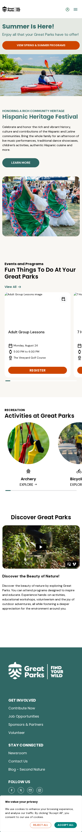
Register (38, 370)
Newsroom (17, 753)
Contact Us (18, 761)
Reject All (40, 825)
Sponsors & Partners (25, 724)
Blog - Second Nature (26, 769)
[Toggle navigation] (75, 9)
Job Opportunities (23, 716)
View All (13, 287)
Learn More (20, 163)
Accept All (66, 825)
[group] (38, 334)
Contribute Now (21, 708)
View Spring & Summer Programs (41, 45)
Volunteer (16, 732)
